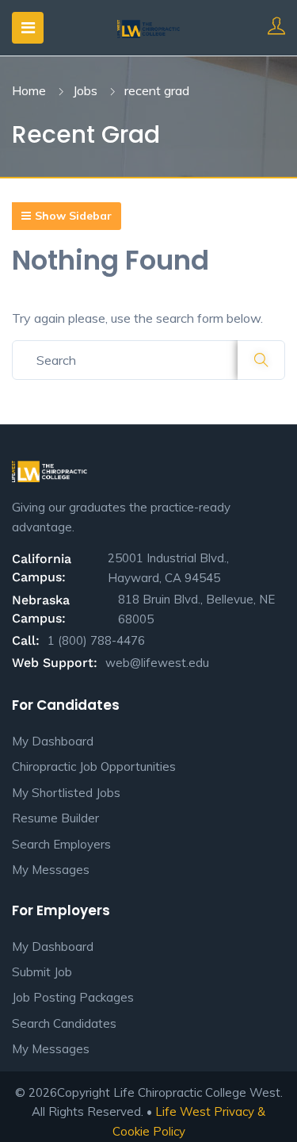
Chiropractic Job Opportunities (94, 766)
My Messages (50, 869)
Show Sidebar (73, 216)
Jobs (85, 90)
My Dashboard (52, 741)
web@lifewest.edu (157, 662)
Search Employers (61, 844)
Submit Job (42, 971)
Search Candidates (64, 1023)
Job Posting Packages (73, 997)
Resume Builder (55, 818)
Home (29, 90)
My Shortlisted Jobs (66, 792)
